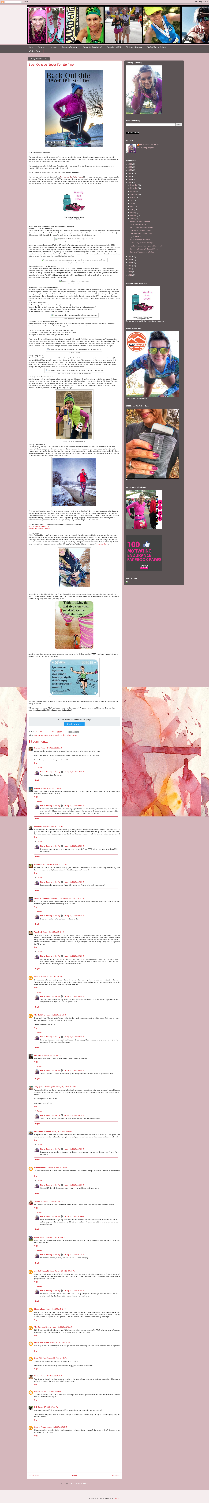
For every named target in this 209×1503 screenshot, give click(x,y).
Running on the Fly (46, 8)
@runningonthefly (102, 544)
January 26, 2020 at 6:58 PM (74, 806)
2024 (130, 170)
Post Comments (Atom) (79, 1483)
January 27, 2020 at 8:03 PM (57, 1427)
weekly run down (60, 735)
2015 (130, 269)
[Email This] (69, 732)
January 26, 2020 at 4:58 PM (57, 1167)
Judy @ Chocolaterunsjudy (44, 1087)
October (133, 191)
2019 (130, 257)
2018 (130, 260)
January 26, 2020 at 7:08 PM (74, 1115)
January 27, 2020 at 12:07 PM (51, 1376)
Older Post (115, 1476)
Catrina (37, 788)
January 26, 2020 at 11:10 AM (52, 826)
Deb (35, 1407)
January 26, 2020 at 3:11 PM (51, 1055)
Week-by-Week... (35, 51)
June (132, 203)
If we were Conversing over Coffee (142, 252)
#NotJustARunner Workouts (156, 47)
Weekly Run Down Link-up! (92, 47)
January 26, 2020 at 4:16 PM (61, 1132)
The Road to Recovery (134, 47)
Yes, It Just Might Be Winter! (140, 240)
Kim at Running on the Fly (50, 772)
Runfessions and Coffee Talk (140, 221)
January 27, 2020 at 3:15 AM (60, 1342)
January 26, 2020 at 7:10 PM (74, 1185)
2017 (130, 263)
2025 (130, 167)
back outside (38, 735)
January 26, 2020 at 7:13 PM (74, 1291)
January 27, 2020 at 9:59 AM (57, 1358)
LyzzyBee (37, 826)
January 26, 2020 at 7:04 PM (74, 996)
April (132, 209)
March (132, 213)
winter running (72, 735)
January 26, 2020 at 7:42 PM (56, 1309)
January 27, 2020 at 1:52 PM (51, 1391)
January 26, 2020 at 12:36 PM (73, 898)
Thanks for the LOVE (114, 47)
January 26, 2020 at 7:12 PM (74, 1255)
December (134, 185)
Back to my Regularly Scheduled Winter (144, 249)
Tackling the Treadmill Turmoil (39, 529)
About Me (41, 47)
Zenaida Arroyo (40, 1427)
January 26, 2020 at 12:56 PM (51, 977)
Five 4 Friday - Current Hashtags (141, 243)
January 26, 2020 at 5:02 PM (53, 1201)
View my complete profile (145, 148)
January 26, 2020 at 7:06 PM (74, 1037)
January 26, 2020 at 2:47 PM (56, 1015)
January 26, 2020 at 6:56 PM (74, 772)
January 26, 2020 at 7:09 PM (74, 1149)
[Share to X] (73, 732)
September (134, 194)
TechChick (38, 932)
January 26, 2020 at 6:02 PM (65, 1271)
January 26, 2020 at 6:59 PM (74, 846)
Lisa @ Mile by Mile (41, 1342)
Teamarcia (38, 1201)
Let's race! (53, 47)
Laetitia (37, 1391)
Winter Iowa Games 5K (138, 224)
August (133, 197)
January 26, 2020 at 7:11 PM (74, 1216)
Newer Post (34, 1476)
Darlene (37, 748)
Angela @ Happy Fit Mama (44, 1271)
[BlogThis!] (71, 732)
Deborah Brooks (40, 1167)
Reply (36, 763)
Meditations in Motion (42, 1132)
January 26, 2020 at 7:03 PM (74, 956)
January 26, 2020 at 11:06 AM (50, 788)
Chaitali (37, 1376)
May (132, 206)
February (133, 216)
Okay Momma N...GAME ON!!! (39, 526)
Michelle (37, 1055)
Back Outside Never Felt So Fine (141, 227)
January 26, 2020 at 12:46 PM (53, 932)
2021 (130, 179)
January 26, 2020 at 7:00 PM (74, 882)
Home (31, 47)
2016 (130, 266)
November (134, 188)
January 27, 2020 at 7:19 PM (48, 1407)
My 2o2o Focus (135, 237)
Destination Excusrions (70, 47)
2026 (130, 164)
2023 (130, 173)
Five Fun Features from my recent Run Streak (146, 246)
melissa (37, 977)
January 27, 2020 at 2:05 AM (62, 1327)
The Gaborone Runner (42, 1327)
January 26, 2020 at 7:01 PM (74, 916)
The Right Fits (39, 1015)
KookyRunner (39, 1237)
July (132, 200)
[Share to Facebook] (76, 732)
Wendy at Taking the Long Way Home (48, 898)
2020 (130, 182)
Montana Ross (39, 1309)
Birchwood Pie (39, 864)
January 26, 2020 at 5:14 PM (55, 1237)
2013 (130, 275)
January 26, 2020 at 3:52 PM (65, 1087)
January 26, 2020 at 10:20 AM (51, 748)
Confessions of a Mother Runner (71, 177)
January (133, 219)
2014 (130, 272)
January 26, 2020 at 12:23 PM (56, 864)
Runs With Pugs (40, 1358)
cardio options (49, 735)
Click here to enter (74, 724)
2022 (130, 176)
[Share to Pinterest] (78, 732)
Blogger (116, 1498)
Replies (39, 768)
